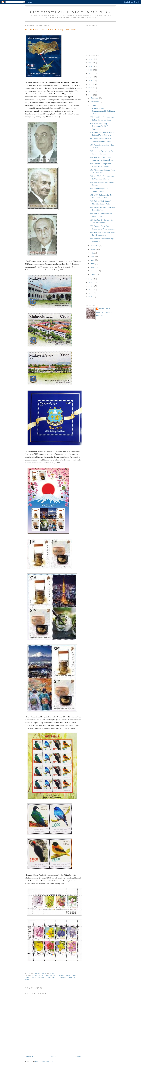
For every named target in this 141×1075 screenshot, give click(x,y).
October (94, 105)
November (95, 101)
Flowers (61, 975)
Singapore (52, 977)
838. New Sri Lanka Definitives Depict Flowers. (101, 215)
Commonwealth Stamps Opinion (70, 11)
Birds (34, 975)
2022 (91, 73)
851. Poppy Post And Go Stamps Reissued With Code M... (102, 133)
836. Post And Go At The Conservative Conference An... (102, 227)
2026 (91, 59)
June (93, 256)
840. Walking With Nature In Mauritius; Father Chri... (101, 202)
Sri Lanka (62, 977)
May (93, 260)
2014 (91, 282)
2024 (91, 66)
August (94, 249)
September (95, 245)
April (93, 263)
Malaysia (36, 977)
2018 (91, 87)
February (94, 270)
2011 (91, 293)
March (93, 267)
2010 (91, 296)
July (92, 253)
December (95, 98)
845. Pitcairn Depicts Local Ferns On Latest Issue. (102, 171)
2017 (91, 91)
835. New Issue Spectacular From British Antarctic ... (102, 233)
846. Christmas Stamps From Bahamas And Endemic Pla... (101, 165)
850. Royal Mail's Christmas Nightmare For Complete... (101, 139)
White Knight (105, 308)
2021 (91, 77)
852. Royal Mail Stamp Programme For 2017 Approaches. (99, 126)
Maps (43, 977)
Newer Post (29, 1056)
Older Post (78, 1056)
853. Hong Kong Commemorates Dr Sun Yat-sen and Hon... (102, 118)
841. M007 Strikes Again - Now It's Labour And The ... (102, 196)
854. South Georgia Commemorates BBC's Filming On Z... (102, 111)
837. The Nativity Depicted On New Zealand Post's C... (101, 221)
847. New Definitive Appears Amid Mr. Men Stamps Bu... (101, 158)
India (68, 975)
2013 (91, 286)
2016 (91, 95)
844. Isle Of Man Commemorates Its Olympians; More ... (102, 177)
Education (50, 975)
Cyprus (42, 975)
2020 (91, 80)
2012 (91, 289)
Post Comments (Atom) (43, 1061)
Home (53, 1056)
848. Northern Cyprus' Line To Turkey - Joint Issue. (101, 152)
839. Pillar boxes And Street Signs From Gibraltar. (102, 208)
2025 (91, 62)
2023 (91, 70)
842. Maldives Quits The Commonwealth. (99, 190)
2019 (91, 84)
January (94, 274)
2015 (91, 279)
